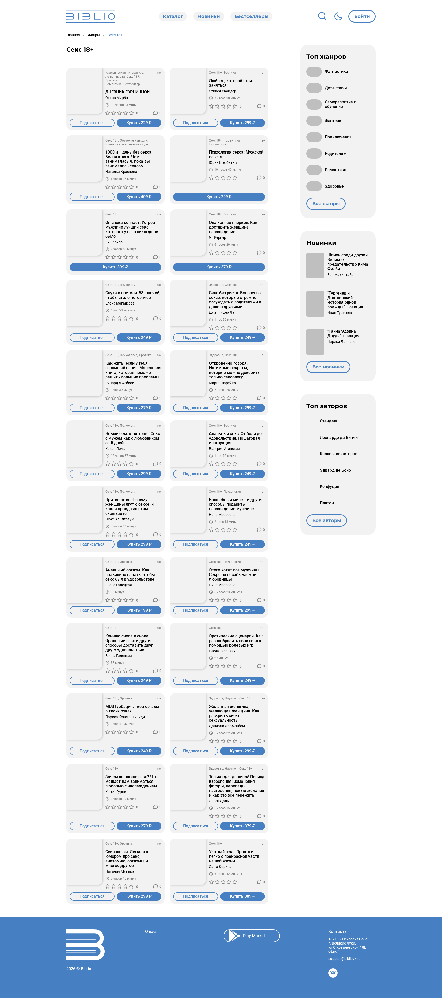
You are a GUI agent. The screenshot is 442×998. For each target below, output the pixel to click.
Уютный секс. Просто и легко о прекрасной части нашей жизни (234, 856)
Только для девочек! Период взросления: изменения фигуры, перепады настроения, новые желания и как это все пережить (236, 786)
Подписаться (92, 122)
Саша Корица (220, 867)
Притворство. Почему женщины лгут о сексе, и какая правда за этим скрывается (129, 506)
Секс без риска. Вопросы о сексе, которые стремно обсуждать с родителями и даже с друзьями (235, 300)
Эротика (111, 80)
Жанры (94, 35)
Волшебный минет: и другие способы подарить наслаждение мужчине (236, 504)
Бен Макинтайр (340, 275)
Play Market (254, 935)
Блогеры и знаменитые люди (126, 144)
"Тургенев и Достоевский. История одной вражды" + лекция (345, 300)
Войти (362, 16)
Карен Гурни (115, 792)
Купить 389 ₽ (242, 896)
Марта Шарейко (222, 383)
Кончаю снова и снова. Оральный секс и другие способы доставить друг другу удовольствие (129, 643)
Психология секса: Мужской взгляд (236, 154)
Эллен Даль (219, 801)
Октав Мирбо (116, 98)
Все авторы (326, 520)
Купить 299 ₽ (242, 122)
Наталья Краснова (121, 172)
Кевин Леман (116, 449)
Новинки (208, 16)
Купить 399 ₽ (115, 267)
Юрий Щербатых (223, 162)
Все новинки (328, 367)
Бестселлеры (251, 16)
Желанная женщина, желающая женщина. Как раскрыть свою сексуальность (234, 713)
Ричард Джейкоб (119, 383)
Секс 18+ (133, 76)
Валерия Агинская (224, 449)
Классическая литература (124, 72)
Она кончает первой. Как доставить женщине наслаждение (233, 227)
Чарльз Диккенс (341, 342)
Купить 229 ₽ (139, 122)
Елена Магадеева (120, 303)
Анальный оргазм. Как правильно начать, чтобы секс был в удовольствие (130, 575)
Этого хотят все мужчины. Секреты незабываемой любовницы (234, 575)
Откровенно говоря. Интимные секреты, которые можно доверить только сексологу (234, 370)
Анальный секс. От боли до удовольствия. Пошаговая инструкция (235, 438)
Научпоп (231, 698)
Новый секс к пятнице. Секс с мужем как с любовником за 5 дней (132, 438)
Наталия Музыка (119, 871)
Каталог (173, 16)
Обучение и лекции (133, 140)
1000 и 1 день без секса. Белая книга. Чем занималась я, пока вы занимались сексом (128, 159)
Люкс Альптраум (119, 519)
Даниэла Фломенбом (227, 726)
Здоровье (216, 285)
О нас (150, 931)
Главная (73, 35)
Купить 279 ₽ (139, 407)
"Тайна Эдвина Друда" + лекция (343, 333)
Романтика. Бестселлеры (123, 84)
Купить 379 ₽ (219, 267)
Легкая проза (115, 76)
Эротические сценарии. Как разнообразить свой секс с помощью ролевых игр (236, 641)
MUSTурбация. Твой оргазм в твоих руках (132, 708)
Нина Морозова (222, 515)
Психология (217, 144)
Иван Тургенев (339, 313)
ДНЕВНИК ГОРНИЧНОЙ (127, 92)
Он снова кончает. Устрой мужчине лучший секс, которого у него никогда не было (131, 229)
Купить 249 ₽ (139, 337)
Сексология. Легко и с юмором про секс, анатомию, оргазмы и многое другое (126, 859)
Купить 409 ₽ (139, 196)
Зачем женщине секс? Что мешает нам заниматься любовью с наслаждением (131, 781)
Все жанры (326, 204)
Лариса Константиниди (125, 717)
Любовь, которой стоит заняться (231, 83)
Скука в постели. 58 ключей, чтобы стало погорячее (132, 295)
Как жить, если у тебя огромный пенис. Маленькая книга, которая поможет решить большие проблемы (133, 370)
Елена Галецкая (118, 585)
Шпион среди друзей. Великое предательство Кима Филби (348, 262)
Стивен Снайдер (222, 91)
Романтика (232, 140)
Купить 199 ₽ (139, 610)
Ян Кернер (114, 242)
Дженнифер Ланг (223, 312)
